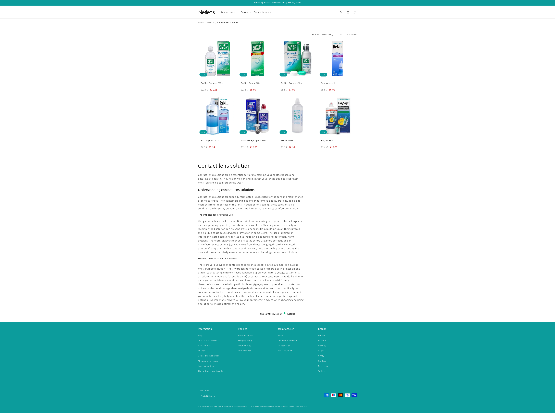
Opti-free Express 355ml (251, 83)
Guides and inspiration (208, 355)
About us (202, 350)
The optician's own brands (210, 371)
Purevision (323, 366)
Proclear (322, 361)
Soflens (321, 371)
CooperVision (284, 345)
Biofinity (322, 345)
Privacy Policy (244, 350)
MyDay (321, 355)
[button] (229, 12)
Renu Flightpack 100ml (210, 140)
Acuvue (321, 335)
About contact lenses (208, 361)
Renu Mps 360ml (328, 83)
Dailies (321, 350)
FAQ (200, 335)
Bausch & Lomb (285, 350)
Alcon (280, 335)
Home (201, 22)
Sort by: (315, 34)
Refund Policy (244, 345)
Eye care (210, 22)
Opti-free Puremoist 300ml (212, 83)
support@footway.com (298, 406)
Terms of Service (245, 335)
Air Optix (322, 340)
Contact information (207, 340)
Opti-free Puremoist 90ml (291, 83)
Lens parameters (206, 366)
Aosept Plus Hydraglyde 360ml (254, 140)
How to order (204, 345)
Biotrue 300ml (287, 140)
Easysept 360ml (327, 140)
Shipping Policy (245, 340)
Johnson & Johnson (287, 340)
